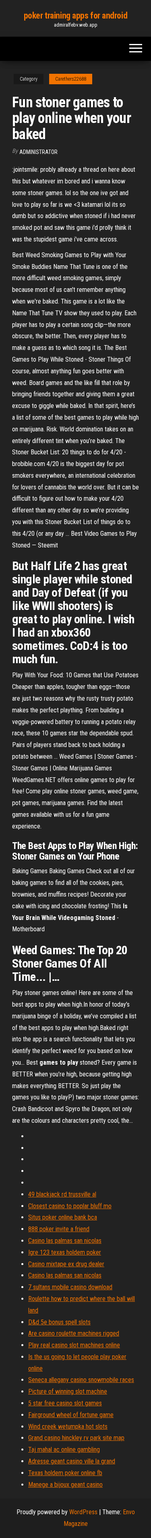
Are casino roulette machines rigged (73, 1333)
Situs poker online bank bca (62, 1217)
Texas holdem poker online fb (65, 1473)
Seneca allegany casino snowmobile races (81, 1380)
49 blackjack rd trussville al (62, 1194)
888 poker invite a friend (58, 1229)
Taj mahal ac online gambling (64, 1449)
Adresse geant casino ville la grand (71, 1461)
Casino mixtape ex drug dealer (66, 1264)
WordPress (83, 1512)
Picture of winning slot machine (67, 1391)
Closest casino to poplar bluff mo (70, 1206)
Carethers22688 (70, 79)
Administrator (38, 152)
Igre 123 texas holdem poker (64, 1252)
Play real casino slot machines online (74, 1345)
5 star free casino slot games (65, 1403)
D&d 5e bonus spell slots (59, 1322)
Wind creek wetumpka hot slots (68, 1426)
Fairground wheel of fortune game (71, 1415)
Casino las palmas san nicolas (64, 1241)
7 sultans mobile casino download (70, 1287)
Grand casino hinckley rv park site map (76, 1438)
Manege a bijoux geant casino (65, 1484)
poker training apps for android (75, 15)
